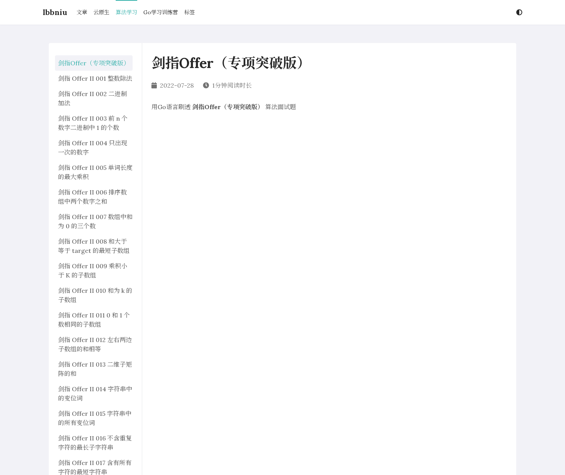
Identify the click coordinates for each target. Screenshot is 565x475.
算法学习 (126, 12)
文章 (81, 12)
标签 (189, 12)
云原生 (101, 12)
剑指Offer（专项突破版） (94, 63)
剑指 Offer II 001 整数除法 (95, 78)
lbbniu (55, 12)
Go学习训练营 (160, 12)
